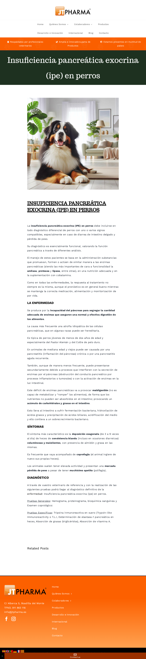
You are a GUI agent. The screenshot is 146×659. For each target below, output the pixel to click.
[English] (8, 651)
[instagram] (13, 619)
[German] (15, 651)
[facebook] (6, 619)
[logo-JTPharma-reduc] (73, 4)
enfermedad (34, 493)
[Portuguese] (11, 651)
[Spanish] (4, 651)
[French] (19, 651)
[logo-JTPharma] (25, 586)
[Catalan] (22, 651)
